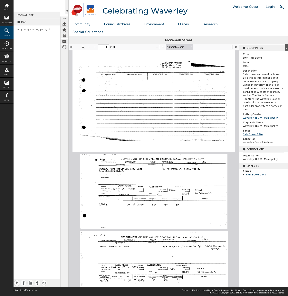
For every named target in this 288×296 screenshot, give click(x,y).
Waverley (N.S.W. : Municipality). (261, 117)
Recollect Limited (250, 292)
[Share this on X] (17, 281)
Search (7, 35)
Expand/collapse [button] (286, 47)
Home (6, 9)
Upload (6, 87)
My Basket (7, 61)
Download (64, 24)
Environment (154, 24)
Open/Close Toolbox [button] (66, 7)
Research (210, 24)
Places (183, 24)
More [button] (6, 100)
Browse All (7, 22)
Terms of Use (31, 290)
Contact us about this (64, 41)
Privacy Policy (19, 290)
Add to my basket (64, 35)
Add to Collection (64, 30)
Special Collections (87, 32)
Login (6, 74)
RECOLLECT (214, 292)
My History (7, 48)
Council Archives (117, 24)
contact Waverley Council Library (241, 290)
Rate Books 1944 (253, 134)
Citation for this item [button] (64, 47)
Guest (253, 7)
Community (81, 24)
